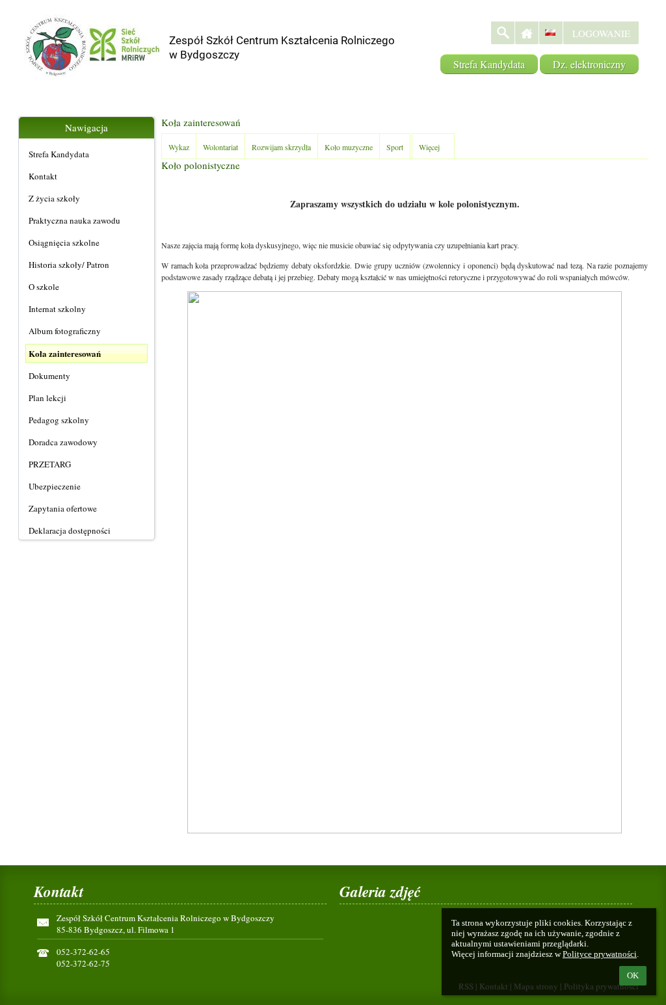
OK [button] (633, 975)
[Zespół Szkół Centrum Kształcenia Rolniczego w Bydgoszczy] (279, 27)
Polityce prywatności (600, 954)
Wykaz (178, 147)
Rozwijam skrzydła (281, 147)
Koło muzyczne (349, 147)
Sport (394, 147)
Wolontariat (220, 147)
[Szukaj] (502, 32)
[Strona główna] (527, 32)
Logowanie (601, 33)
